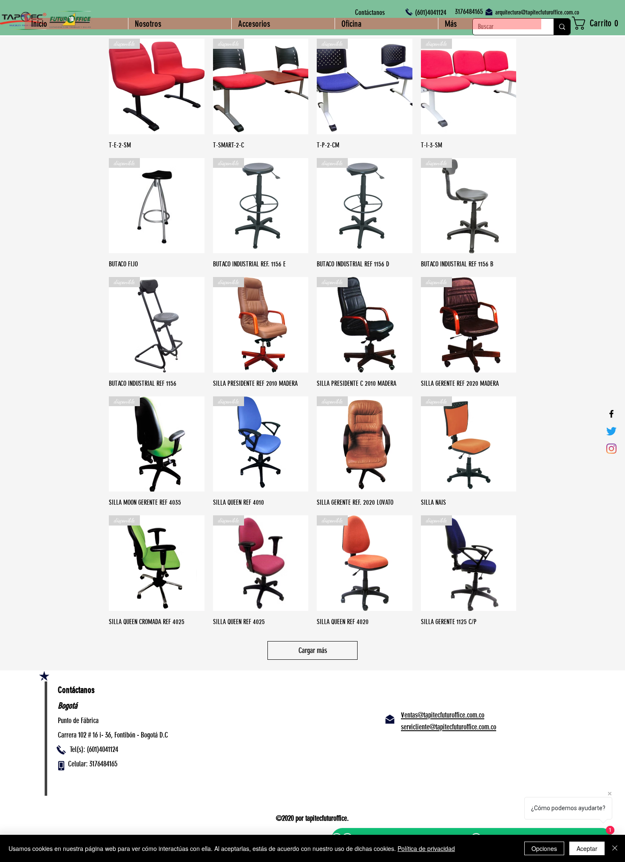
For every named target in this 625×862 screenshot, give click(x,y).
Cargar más (312, 650)
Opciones (544, 848)
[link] (598, 23)
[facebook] (611, 414)
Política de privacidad (426, 848)
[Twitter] (611, 431)
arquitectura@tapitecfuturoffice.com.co (537, 12)
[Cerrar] (615, 848)
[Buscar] (562, 27)
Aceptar (587, 848)
